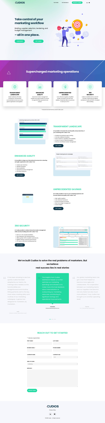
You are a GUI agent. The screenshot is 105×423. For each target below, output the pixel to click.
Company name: (31, 354)
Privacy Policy (52, 410)
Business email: (31, 347)
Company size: (56, 354)
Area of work (31, 361)
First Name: (30, 341)
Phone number (56, 347)
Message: (29, 368)
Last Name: (56, 341)
